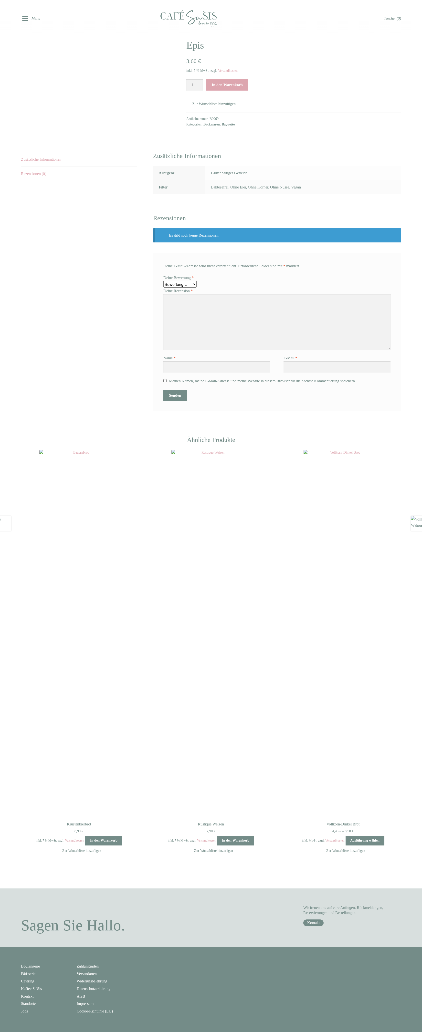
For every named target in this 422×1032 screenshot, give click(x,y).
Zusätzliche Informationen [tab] (41, 159)
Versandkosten (228, 71)
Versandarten (87, 974)
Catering (27, 981)
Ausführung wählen (365, 840)
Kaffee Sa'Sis (31, 989)
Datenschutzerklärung (93, 989)
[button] (211, 104)
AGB (81, 996)
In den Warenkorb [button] (103, 840)
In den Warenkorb (227, 85)
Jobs (24, 1011)
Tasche (392, 18)
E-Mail (290, 358)
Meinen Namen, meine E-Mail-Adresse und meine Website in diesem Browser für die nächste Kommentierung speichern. (262, 381)
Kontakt (313, 923)
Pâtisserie (28, 974)
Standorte (28, 1003)
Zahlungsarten (88, 966)
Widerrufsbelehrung (92, 981)
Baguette (228, 124)
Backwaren (211, 124)
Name (169, 358)
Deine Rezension (178, 291)
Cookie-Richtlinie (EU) (95, 1011)
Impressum (85, 1003)
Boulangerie (30, 966)
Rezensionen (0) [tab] (33, 174)
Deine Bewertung (178, 278)
